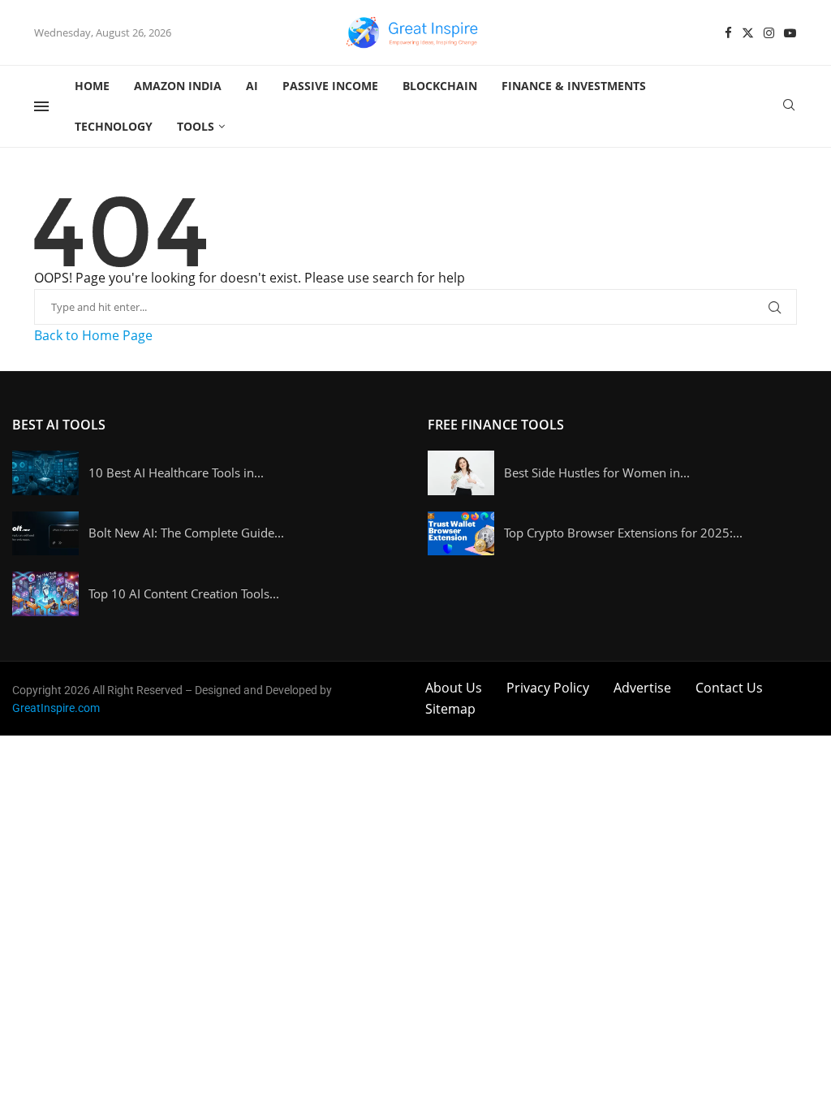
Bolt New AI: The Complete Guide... (186, 532)
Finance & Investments (574, 85)
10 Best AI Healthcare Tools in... (176, 472)
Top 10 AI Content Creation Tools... (183, 593)
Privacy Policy (547, 688)
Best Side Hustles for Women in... (597, 472)
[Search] (789, 106)
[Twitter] (748, 33)
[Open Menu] (41, 106)
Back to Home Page (93, 335)
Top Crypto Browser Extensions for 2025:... (623, 532)
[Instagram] (769, 33)
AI (252, 85)
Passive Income (330, 85)
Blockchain (440, 85)
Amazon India (178, 85)
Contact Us (729, 688)
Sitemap (450, 709)
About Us (453, 688)
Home (92, 85)
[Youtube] (790, 33)
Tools (195, 126)
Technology (114, 126)
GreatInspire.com (56, 707)
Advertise (642, 688)
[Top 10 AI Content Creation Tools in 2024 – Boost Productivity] (45, 594)
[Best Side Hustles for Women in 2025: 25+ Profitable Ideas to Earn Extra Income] (461, 473)
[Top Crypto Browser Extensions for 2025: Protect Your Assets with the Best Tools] (461, 533)
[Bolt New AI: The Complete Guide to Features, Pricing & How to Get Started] (45, 533)
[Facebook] (728, 33)
